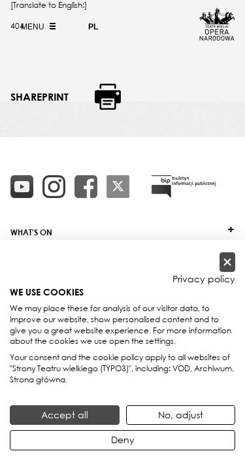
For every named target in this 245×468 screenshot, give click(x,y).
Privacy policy (203, 279)
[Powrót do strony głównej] (217, 36)
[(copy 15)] (21, 186)
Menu (33, 26)
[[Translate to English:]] (184, 186)
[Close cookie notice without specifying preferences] (227, 262)
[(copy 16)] (53, 186)
